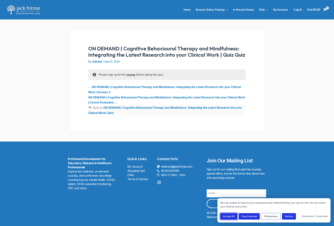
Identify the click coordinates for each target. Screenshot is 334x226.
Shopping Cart (136, 170)
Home (187, 9)
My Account (280, 9)
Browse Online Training (210, 9)
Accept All (228, 216)
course (131, 74)
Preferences (271, 216)
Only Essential (249, 216)
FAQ (262, 9)
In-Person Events (243, 9)
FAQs (130, 175)
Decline (289, 216)
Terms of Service (137, 179)
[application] (226, 10)
